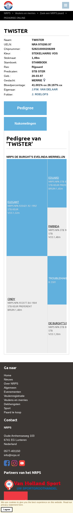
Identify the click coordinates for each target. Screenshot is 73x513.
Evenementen (12, 391)
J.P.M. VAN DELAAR (45, 89)
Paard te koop (12, 412)
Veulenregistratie (14, 395)
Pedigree (25, 108)
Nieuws (8, 379)
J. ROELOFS (40, 94)
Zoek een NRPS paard (50, 13)
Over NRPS (11, 383)
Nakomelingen (25, 123)
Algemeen (10, 387)
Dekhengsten (12, 404)
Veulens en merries (24, 13)
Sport (7, 408)
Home (7, 375)
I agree (6, 509)
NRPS (7, 13)
